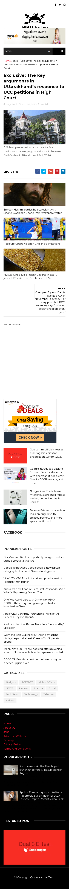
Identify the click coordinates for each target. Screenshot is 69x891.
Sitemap (9, 740)
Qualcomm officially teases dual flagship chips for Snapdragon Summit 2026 (46, 453)
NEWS (9, 688)
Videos (10, 700)
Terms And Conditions (17, 748)
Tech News (12, 694)
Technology (31, 694)
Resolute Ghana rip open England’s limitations (32, 243)
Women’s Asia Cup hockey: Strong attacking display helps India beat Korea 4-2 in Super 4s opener (31, 638)
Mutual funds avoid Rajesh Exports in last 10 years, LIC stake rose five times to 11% (31, 276)
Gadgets (11, 682)
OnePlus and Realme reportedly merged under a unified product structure (34, 559)
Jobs (6, 732)
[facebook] (55, 5)
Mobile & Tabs (46, 682)
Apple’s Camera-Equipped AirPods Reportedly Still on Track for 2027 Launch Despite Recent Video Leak (41, 796)
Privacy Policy (12, 744)
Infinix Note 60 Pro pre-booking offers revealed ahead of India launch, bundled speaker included (33, 650)
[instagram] (64, 5)
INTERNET (27, 682)
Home (7, 60)
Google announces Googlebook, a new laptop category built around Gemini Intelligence (32, 569)
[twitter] (60, 5)
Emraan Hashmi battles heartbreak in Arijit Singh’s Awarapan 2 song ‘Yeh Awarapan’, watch (33, 211)
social (16, 60)
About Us (9, 727)
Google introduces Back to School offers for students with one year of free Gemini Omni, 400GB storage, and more (47, 476)
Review (23, 688)
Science (38, 688)
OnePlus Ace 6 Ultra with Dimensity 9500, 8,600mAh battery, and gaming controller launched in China (29, 603)
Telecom (49, 694)
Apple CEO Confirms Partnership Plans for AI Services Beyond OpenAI (31, 615)
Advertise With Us (15, 736)
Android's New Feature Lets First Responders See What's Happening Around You (34, 590)
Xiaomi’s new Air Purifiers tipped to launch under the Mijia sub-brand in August (40, 770)
